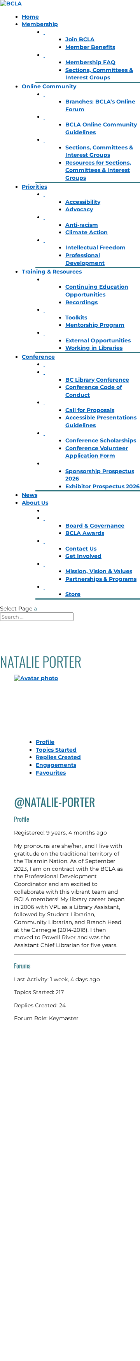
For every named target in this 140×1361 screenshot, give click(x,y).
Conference (38, 356)
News (29, 494)
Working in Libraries (93, 347)
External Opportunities (98, 340)
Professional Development (85, 259)
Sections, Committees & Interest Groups (99, 74)
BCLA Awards (84, 533)
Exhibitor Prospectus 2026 (102, 486)
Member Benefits (90, 47)
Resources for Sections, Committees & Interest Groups (98, 170)
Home (30, 16)
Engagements (56, 764)
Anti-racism (81, 224)
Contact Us (80, 548)
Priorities (34, 186)
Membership (40, 24)
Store (72, 594)
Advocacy (79, 209)
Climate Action (86, 232)
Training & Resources (52, 271)
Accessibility (82, 201)
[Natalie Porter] (70, 704)
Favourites (51, 772)
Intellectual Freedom (95, 247)
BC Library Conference (97, 379)
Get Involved (83, 555)
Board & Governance (94, 525)
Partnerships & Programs (100, 578)
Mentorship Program (94, 324)
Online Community (49, 86)
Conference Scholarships (100, 440)
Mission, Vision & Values (98, 571)
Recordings (81, 302)
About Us (35, 502)
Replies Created (58, 757)
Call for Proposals (89, 410)
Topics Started (56, 749)
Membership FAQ (90, 62)
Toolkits (76, 317)
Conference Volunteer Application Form (96, 452)
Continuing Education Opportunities (96, 290)
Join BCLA (79, 39)
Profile (45, 741)
